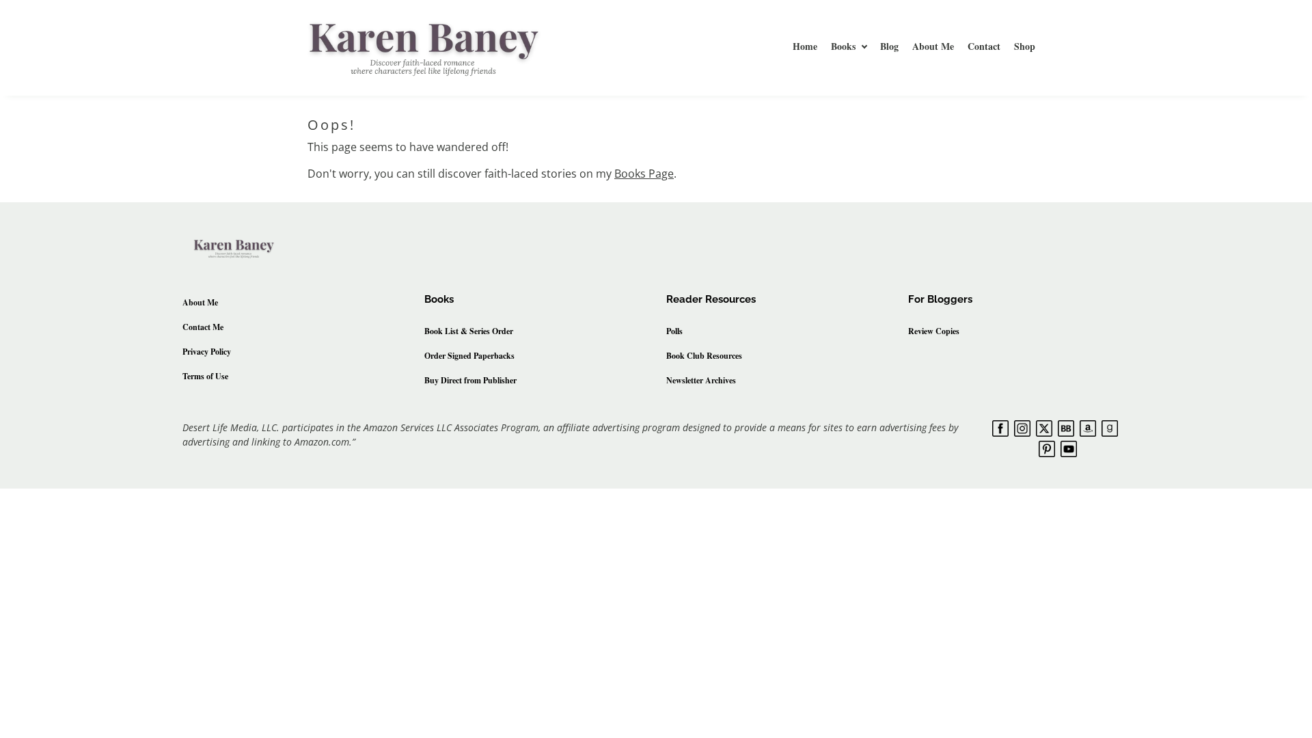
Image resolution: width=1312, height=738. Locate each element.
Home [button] (805, 46)
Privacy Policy (206, 351)
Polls (674, 331)
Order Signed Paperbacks (469, 355)
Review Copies (933, 331)
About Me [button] (933, 46)
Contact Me (202, 327)
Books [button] (843, 46)
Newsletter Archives (701, 380)
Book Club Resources (704, 355)
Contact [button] (984, 46)
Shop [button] (1024, 46)
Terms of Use (205, 376)
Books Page (644, 173)
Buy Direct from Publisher (470, 380)
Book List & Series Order (468, 331)
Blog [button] (889, 46)
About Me (200, 302)
